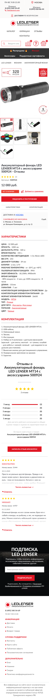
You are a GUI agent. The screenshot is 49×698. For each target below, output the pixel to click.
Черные (11, 311)
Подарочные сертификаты (32, 56)
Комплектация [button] (36, 207)
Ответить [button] (8, 492)
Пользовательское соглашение (20, 653)
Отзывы (38, 31)
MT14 (13, 299)
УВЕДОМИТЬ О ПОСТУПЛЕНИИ (24, 199)
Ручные (10, 302)
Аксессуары (9, 56)
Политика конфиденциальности (20, 674)
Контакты (24, 36)
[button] (12, 10)
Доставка (11, 623)
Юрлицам (25, 31)
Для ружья (27, 305)
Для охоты (17, 305)
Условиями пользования (32, 586)
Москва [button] (20, 215)
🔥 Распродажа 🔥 (18, 51)
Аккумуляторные (19, 308)
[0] (43, 43)
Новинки (10, 666)
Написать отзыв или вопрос (24, 449)
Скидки (10, 670)
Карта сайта (12, 645)
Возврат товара (13, 631)
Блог (9, 662)
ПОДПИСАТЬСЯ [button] (24, 578)
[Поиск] (4, 43)
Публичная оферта (15, 649)
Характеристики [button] (13, 207)
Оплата (10, 627)
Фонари (35, 51)
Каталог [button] (11, 31)
